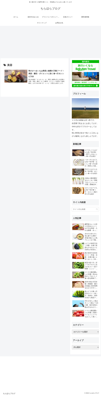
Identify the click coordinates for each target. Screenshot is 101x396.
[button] (97, 209)
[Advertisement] (50, 42)
